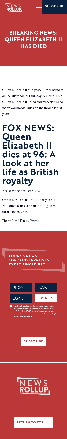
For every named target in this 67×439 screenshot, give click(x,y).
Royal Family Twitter (25, 221)
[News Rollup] (13, 7)
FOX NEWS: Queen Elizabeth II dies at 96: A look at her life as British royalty (30, 154)
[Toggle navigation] (39, 6)
